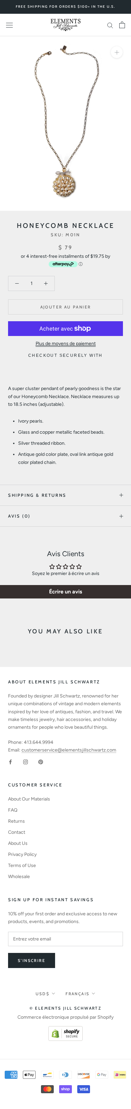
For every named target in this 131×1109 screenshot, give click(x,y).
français (77, 993)
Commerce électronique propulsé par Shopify (65, 1017)
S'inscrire (31, 960)
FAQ (12, 810)
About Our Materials (29, 799)
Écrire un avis (65, 591)
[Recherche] (110, 25)
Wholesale (19, 876)
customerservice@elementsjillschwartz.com (68, 750)
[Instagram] (25, 761)
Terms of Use (22, 865)
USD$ (43, 993)
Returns (16, 821)
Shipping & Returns (37, 495)
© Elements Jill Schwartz (66, 1008)
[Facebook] (10, 761)
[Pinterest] (40, 761)
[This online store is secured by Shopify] (65, 1030)
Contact (16, 832)
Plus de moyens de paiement (66, 343)
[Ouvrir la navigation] (9, 25)
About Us (18, 843)
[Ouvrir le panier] (122, 24)
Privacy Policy (22, 854)
